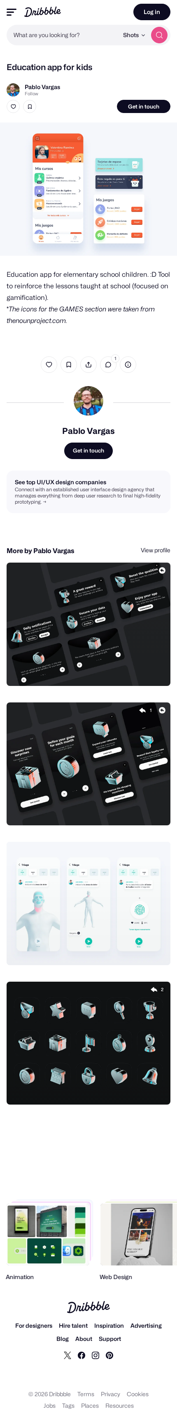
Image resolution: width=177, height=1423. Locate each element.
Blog (62, 1338)
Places (90, 1405)
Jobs (50, 1405)
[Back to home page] (42, 12)
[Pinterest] (109, 1355)
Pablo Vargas (42, 86)
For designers (33, 1325)
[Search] (159, 35)
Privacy (110, 1393)
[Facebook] (81, 1355)
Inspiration (109, 1325)
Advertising (146, 1325)
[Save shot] (29, 106)
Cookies (138, 1393)
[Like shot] (13, 106)
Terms (85, 1393)
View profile (155, 550)
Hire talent (73, 1325)
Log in (152, 11)
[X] (67, 1355)
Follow (31, 94)
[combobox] (62, 35)
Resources (119, 1405)
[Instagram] (95, 1355)
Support (110, 1338)
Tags (68, 1405)
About (83, 1338)
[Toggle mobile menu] (11, 12)
